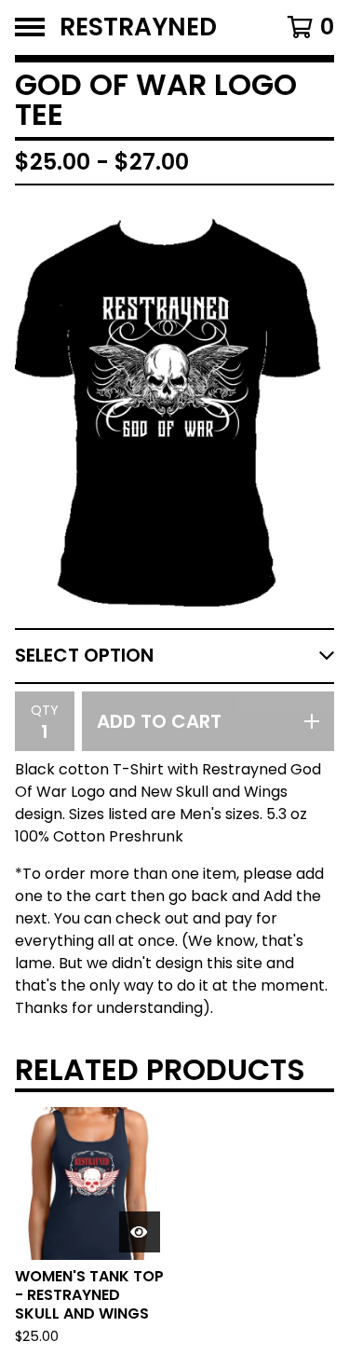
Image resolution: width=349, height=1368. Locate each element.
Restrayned (138, 27)
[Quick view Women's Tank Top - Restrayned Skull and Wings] (139, 1231)
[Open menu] (30, 27)
